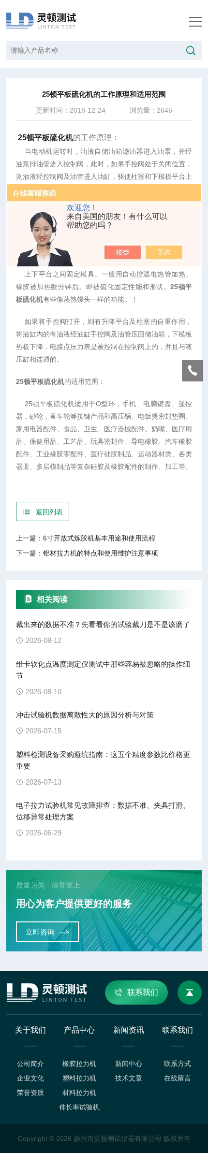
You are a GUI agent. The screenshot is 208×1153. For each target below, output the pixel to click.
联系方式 (177, 1063)
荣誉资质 (30, 1092)
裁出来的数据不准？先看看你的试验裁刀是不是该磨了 (103, 624)
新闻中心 (128, 1063)
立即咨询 (40, 932)
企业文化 (30, 1078)
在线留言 (177, 1078)
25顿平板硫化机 (45, 137)
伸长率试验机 (79, 1107)
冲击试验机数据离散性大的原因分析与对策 (85, 715)
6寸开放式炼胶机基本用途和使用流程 (99, 538)
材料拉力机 (79, 1092)
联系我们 (142, 992)
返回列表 (49, 512)
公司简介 (30, 1063)
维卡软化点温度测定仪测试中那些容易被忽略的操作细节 (103, 670)
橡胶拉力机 (79, 1063)
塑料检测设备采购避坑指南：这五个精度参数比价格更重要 (103, 760)
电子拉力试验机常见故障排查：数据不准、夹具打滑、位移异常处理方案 (103, 811)
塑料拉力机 (79, 1078)
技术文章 (128, 1078)
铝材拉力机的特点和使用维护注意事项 (100, 553)
